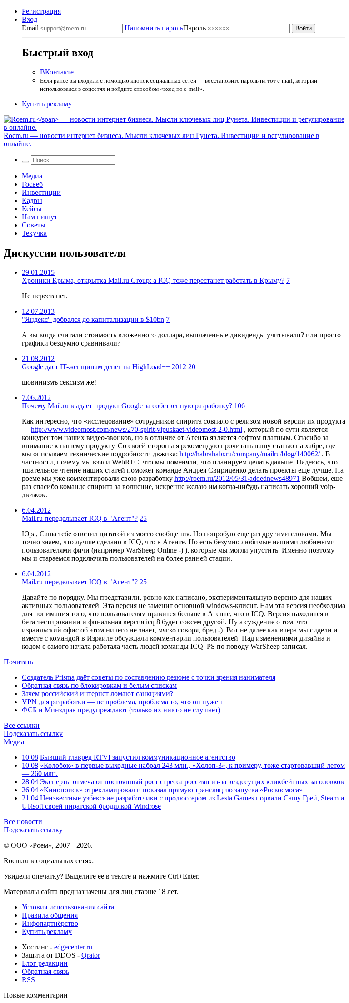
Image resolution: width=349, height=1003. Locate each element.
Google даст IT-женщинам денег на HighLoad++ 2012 (104, 367)
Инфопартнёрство (50, 923)
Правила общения (50, 915)
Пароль (165, 28)
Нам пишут (39, 217)
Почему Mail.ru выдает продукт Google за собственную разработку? (127, 406)
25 (143, 518)
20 (191, 367)
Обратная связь (45, 971)
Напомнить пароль (154, 28)
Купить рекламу (47, 104)
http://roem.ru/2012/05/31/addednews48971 (237, 478)
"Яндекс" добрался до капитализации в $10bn (93, 319)
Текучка (34, 233)
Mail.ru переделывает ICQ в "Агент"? (80, 518)
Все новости (23, 821)
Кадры (32, 200)
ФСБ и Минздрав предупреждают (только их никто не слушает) (121, 710)
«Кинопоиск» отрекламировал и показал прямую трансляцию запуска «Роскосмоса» (171, 790)
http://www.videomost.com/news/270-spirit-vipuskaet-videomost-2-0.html (136, 429)
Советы (33, 225)
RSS (28, 979)
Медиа (32, 176)
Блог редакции (45, 963)
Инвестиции (41, 192)
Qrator (90, 955)
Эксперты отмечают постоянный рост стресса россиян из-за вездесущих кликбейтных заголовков (192, 782)
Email (30, 28)
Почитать (18, 662)
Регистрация (41, 11)
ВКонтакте (57, 72)
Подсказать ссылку (33, 733)
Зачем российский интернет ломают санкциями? (97, 693)
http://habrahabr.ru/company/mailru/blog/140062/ (249, 454)
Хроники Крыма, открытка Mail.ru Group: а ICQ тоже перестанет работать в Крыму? (153, 280)
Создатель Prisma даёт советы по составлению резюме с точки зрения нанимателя (148, 677)
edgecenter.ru (73, 947)
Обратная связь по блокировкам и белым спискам (99, 685)
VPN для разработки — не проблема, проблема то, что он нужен (122, 702)
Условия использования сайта (68, 907)
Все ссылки (22, 725)
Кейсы (32, 208)
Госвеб (32, 184)
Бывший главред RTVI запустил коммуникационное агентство (137, 757)
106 (239, 406)
